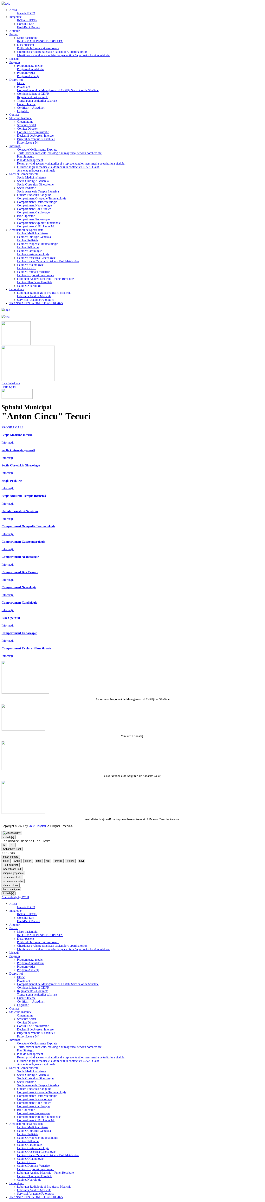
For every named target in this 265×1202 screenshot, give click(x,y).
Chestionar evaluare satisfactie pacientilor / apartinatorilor (52, 51)
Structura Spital (26, 125)
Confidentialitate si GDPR (33, 93)
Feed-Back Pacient (28, 27)
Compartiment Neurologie (19, 587)
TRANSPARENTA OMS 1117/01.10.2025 (36, 303)
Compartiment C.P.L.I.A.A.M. (36, 226)
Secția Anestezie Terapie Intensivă (24, 495)
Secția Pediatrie (12, 480)
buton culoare (10, 856)
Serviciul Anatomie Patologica (35, 299)
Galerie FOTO (26, 13)
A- (4, 844)
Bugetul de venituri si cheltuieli (36, 139)
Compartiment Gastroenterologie (37, 202)
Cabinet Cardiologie (29, 250)
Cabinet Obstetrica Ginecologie (36, 257)
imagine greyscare (13, 873)
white (17, 860)
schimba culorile (12, 877)
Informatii (15, 146)
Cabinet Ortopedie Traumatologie (37, 243)
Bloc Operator (26, 216)
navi (81, 860)
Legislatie (23, 111)
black (6, 860)
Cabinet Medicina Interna (32, 233)
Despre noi (16, 79)
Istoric (21, 83)
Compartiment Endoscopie (33, 219)
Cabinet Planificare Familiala (34, 282)
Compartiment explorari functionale (39, 222)
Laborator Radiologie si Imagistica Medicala (44, 292)
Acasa (13, 9)
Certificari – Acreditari (30, 107)
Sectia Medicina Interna (31, 177)
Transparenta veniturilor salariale (37, 100)
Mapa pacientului (27, 37)
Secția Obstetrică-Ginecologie (21, 465)
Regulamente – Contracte (32, 97)
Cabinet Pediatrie (27, 240)
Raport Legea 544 (28, 142)
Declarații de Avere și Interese (35, 135)
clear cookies (10, 885)
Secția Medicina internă (17, 435)
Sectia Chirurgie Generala (33, 181)
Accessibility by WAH (15, 897)
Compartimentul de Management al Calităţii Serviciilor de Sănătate (58, 90)
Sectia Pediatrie (26, 188)
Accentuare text (12, 868)
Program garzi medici (30, 65)
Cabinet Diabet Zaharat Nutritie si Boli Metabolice (48, 261)
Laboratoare (16, 289)
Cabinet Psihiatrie (28, 247)
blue (38, 860)
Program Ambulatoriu (30, 69)
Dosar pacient (25, 44)
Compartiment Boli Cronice (34, 209)
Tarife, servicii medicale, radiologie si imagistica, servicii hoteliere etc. (59, 153)
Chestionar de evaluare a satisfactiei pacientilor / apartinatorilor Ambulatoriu (63, 55)
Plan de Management (30, 160)
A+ (12, 844)
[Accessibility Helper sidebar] (12, 833)
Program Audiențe (28, 76)
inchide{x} (8, 837)
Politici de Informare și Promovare (38, 48)
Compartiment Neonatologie (34, 205)
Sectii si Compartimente (23, 174)
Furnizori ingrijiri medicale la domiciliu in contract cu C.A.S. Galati (58, 167)
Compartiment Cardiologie (33, 212)
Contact (14, 114)
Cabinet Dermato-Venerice (33, 271)
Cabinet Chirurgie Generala (34, 236)
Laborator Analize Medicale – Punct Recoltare (45, 278)
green (28, 860)
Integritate (15, 16)
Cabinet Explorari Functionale (35, 275)
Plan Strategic (25, 156)
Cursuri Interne (26, 104)
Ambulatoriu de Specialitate (26, 229)
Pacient (13, 34)
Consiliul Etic (25, 23)
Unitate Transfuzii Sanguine (34, 195)
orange (58, 860)
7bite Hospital (37, 826)
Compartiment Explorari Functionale (26, 648)
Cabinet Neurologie (29, 285)
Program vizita (26, 72)
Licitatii (14, 58)
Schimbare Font (12, 849)
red (47, 860)
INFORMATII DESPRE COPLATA (40, 41)
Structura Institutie (20, 118)
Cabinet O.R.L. (26, 268)
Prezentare (23, 86)
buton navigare (11, 889)
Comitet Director (27, 128)
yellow (70, 860)
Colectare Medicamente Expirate (37, 149)
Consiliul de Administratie (33, 132)
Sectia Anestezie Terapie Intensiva (38, 191)
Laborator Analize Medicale (34, 296)
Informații (8, 442)
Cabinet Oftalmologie (30, 264)
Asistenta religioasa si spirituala (36, 170)
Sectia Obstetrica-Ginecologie (35, 184)
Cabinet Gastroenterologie (33, 254)
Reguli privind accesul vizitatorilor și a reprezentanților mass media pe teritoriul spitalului (71, 163)
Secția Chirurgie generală (18, 450)
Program (14, 62)
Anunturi (14, 30)
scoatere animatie (13, 881)
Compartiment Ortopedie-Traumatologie (41, 198)
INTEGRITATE (27, 20)
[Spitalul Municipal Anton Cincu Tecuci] (6, 3)
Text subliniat (10, 864)
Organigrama (25, 121)
